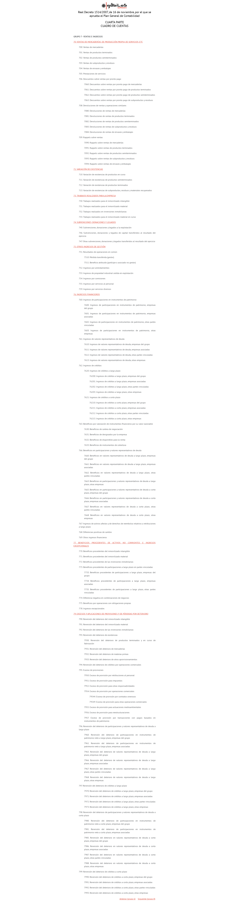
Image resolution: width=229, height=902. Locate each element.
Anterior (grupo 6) (127, 898)
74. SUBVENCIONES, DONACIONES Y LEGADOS (95, 222)
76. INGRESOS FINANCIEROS (87, 294)
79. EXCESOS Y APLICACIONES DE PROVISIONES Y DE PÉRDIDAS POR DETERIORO (111, 613)
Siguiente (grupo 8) (146, 898)
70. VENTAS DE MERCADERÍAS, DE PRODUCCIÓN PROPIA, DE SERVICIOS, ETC (108, 41)
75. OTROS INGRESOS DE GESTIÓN (89, 246)
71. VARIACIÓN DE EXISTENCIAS (88, 169)
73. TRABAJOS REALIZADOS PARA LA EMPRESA (95, 195)
